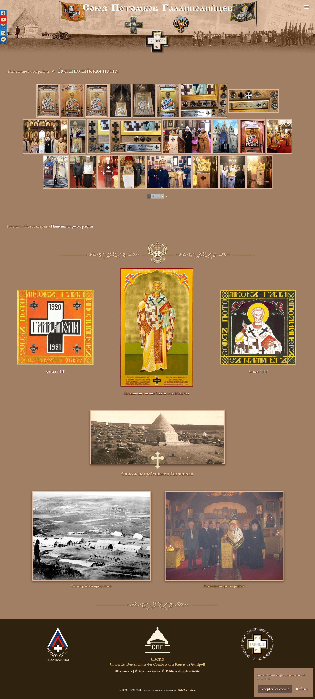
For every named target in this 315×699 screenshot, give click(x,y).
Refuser (302, 688)
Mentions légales (149, 671)
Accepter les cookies (275, 688)
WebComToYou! (187, 690)
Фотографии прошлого (91, 585)
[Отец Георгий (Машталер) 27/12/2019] (108, 172)
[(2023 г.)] (120, 101)
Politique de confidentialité (183, 671)
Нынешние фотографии (28, 71)
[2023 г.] (77, 136)
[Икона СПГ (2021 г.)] (168, 101)
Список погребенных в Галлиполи (157, 474)
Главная (14, 226)
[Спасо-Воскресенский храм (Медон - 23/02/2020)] (169, 172)
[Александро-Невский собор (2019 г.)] (187, 136)
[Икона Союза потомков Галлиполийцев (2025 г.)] (72, 101)
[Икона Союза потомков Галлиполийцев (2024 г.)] (97, 101)
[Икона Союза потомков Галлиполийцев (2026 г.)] (48, 101)
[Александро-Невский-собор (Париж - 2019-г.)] (45, 136)
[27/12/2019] (83, 172)
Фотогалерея (35, 226)
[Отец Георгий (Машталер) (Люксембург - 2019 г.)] (132, 172)
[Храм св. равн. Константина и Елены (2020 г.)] (205, 172)
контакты (126, 671)
